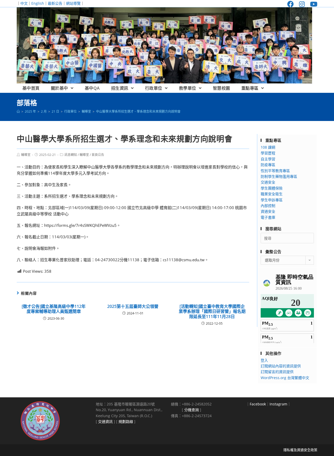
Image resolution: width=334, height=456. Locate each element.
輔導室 (26, 155)
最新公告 (55, 3)
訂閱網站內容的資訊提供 (281, 365)
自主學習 (268, 158)
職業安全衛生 (272, 193)
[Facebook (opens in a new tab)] (290, 4)
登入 (264, 360)
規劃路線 (125, 421)
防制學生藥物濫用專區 (279, 176)
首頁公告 (98, 155)
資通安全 (268, 211)
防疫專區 (268, 164)
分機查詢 (191, 409)
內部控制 (268, 205)
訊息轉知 (70, 155)
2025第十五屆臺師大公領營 (132, 306)
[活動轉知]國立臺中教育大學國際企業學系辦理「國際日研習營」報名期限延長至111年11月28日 (212, 311)
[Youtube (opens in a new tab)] (312, 4)
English (37, 3)
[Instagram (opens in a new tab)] (301, 4)
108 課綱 (268, 147)
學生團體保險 (272, 188)
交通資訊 (105, 421)
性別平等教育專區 (275, 170)
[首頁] (18, 111)
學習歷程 (268, 152)
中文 (24, 3)
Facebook (258, 404)
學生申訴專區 (272, 199)
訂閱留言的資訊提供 (277, 371)
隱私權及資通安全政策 (300, 449)
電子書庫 (268, 217)
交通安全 (268, 182)
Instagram (278, 404)
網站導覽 (73, 3)
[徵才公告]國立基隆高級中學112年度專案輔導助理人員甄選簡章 (54, 309)
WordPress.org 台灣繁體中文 (285, 377)
